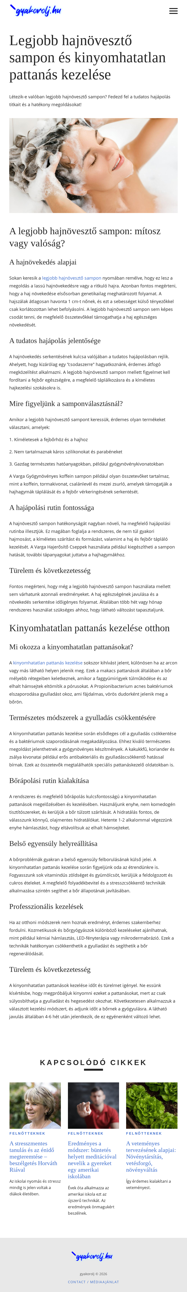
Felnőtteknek (27, 1133)
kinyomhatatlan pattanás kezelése (48, 663)
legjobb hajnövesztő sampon (71, 278)
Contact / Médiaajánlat (93, 1282)
